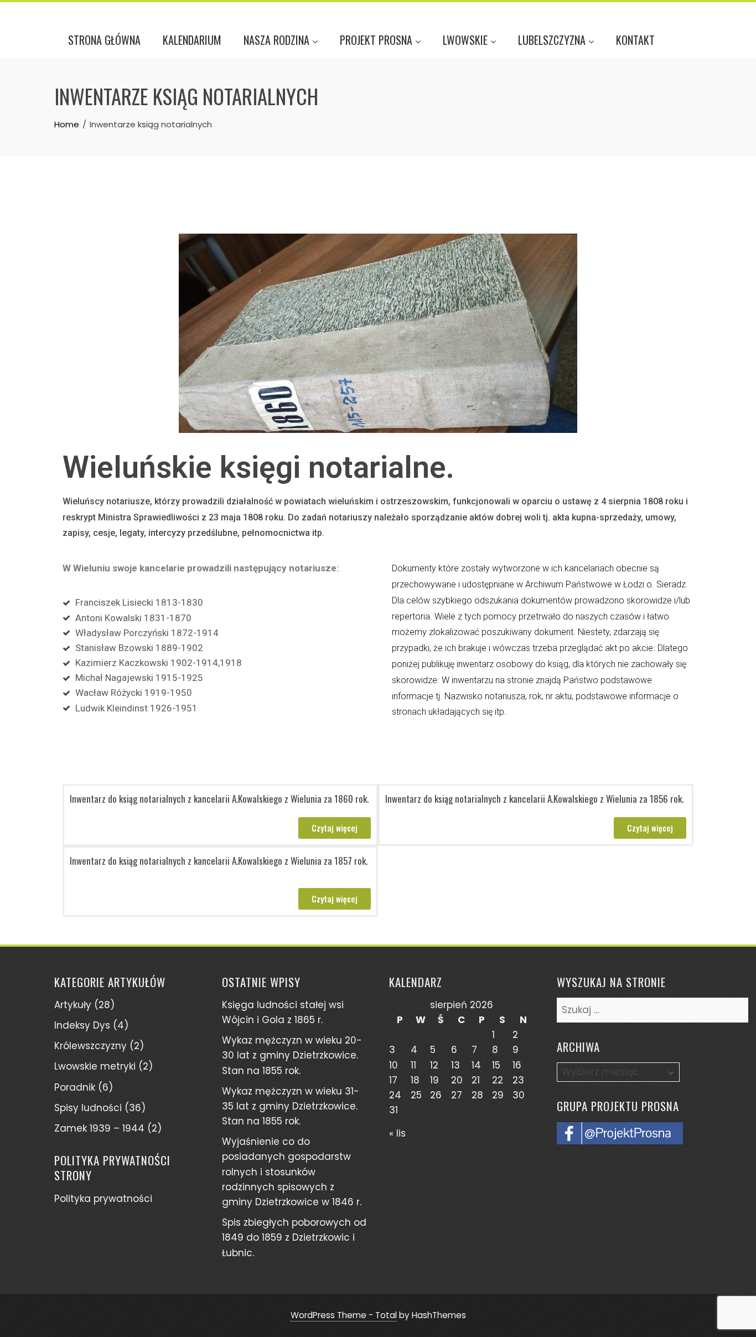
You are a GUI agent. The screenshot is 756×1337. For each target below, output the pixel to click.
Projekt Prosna (376, 40)
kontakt (635, 40)
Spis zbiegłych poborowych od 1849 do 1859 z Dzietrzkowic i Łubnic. (294, 1237)
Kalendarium (192, 40)
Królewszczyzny (90, 1045)
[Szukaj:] (652, 1004)
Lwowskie (465, 40)
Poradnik (74, 1087)
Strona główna (104, 40)
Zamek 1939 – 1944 (99, 1128)
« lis (397, 1133)
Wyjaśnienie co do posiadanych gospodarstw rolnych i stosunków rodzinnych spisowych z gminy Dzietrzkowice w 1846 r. (291, 1172)
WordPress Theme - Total (344, 1315)
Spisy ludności (88, 1107)
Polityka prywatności (103, 1198)
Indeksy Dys (82, 1025)
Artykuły (72, 1004)
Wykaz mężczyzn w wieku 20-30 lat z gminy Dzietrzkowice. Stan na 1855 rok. (292, 1055)
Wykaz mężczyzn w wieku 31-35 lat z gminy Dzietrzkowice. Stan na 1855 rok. (290, 1106)
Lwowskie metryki (95, 1066)
